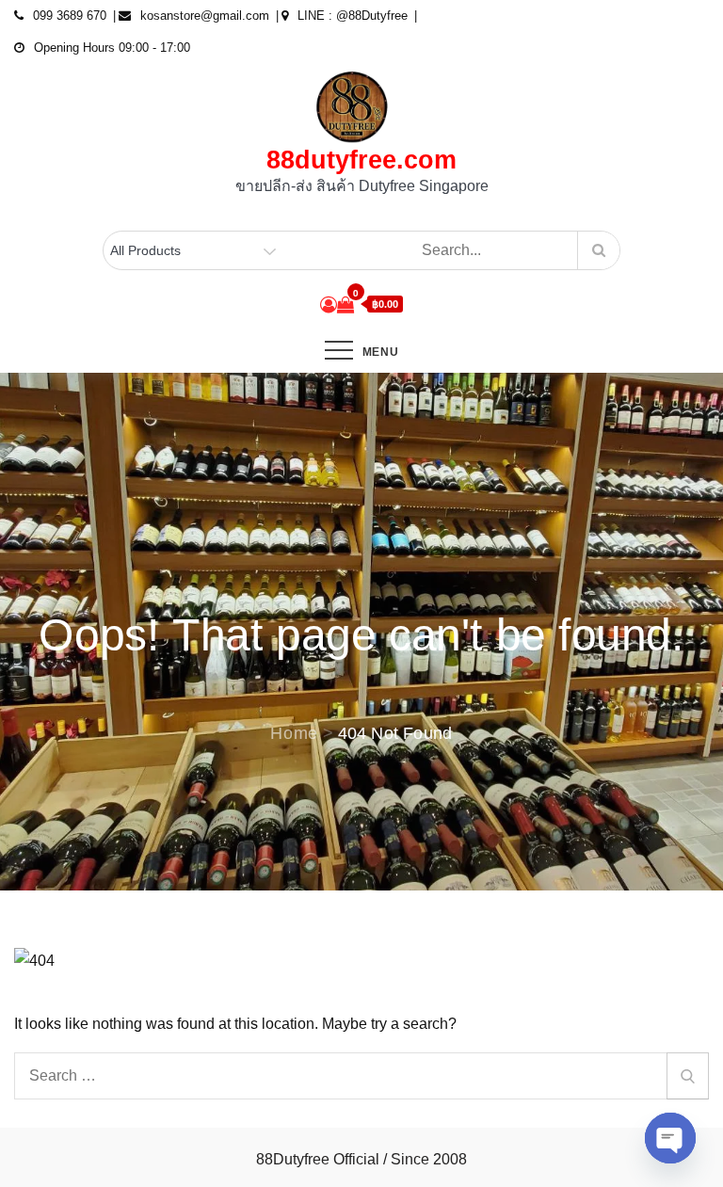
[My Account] (328, 305)
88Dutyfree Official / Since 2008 (361, 1159)
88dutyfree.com (361, 160)
